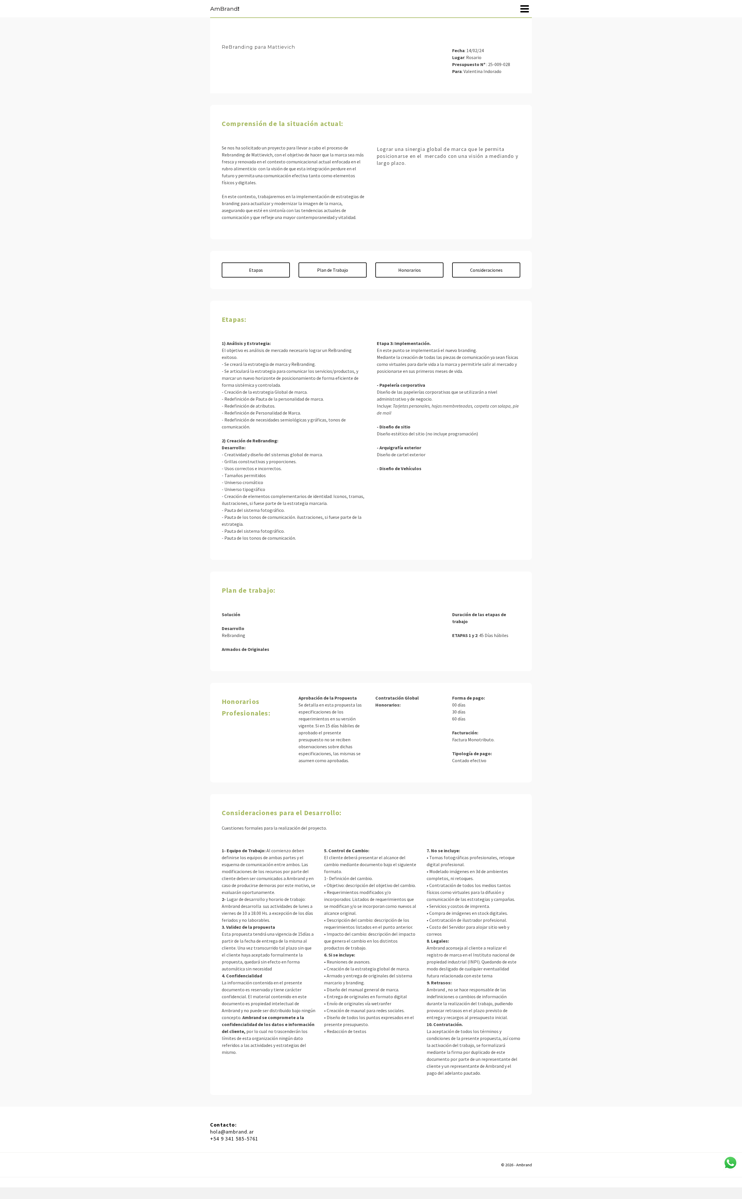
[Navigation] (524, 8)
